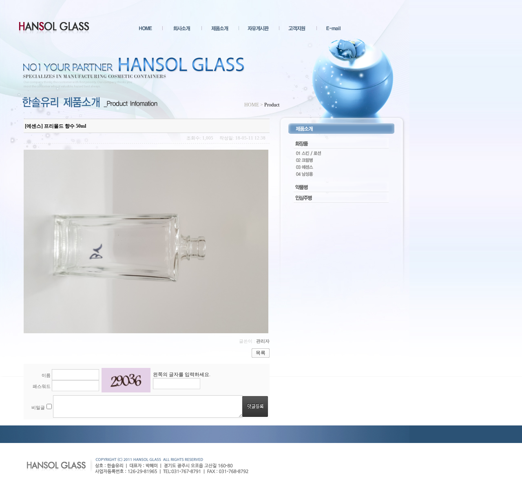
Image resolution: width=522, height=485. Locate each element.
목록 (260, 353)
